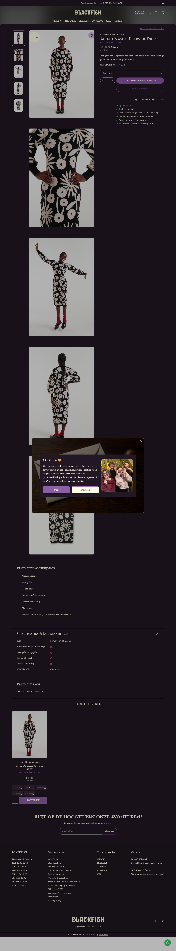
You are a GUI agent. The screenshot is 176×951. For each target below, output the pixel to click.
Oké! (56, 490)
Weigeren (85, 490)
